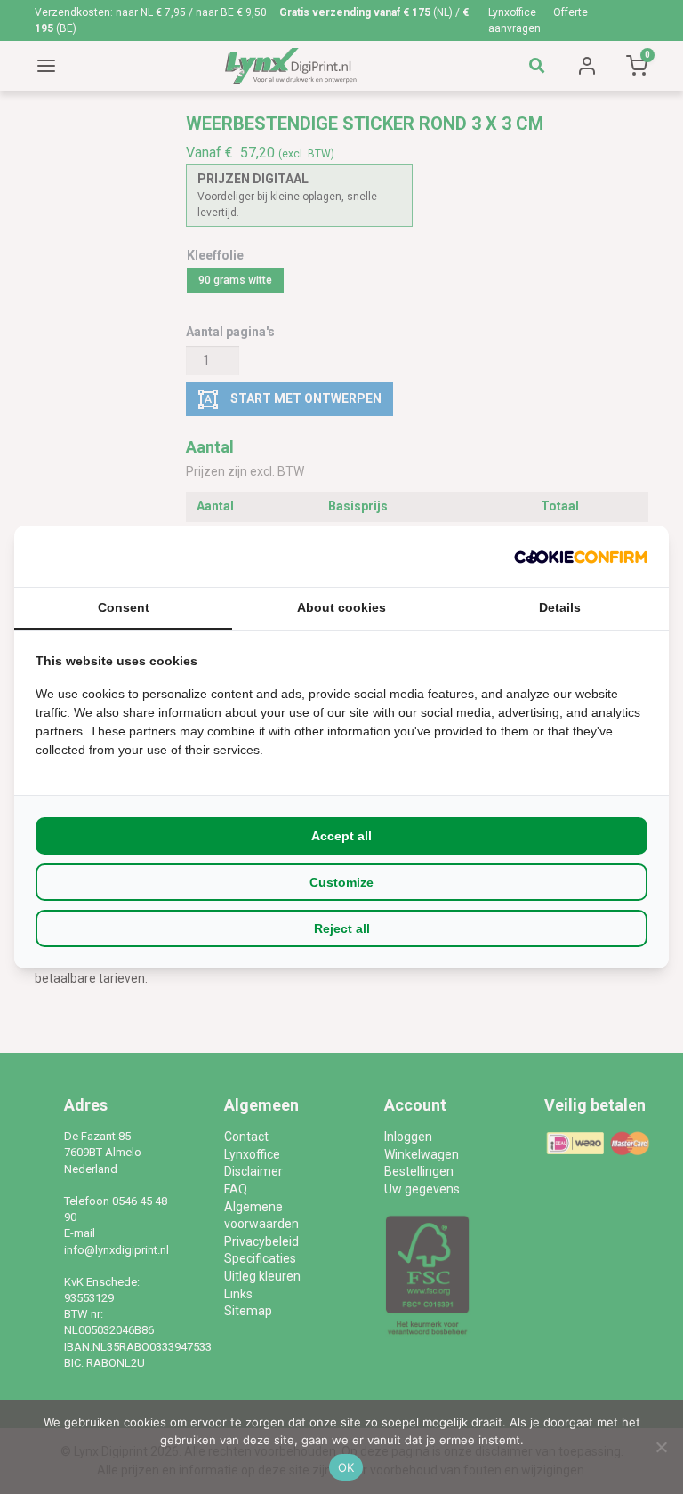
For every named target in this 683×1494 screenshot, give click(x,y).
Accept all (341, 836)
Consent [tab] (123, 607)
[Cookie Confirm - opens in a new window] (580, 556)
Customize (341, 882)
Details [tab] (560, 607)
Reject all (342, 928)
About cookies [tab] (341, 607)
